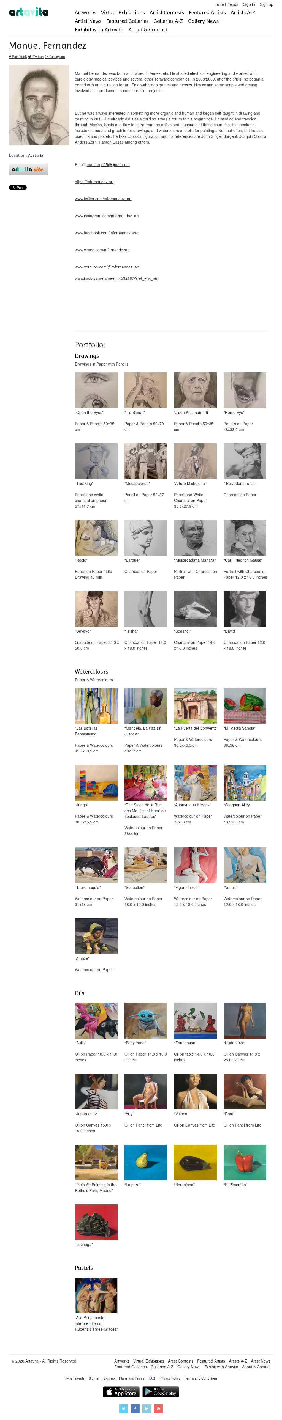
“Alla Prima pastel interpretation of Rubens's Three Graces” (96, 1323)
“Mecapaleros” (137, 483)
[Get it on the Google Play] (160, 1392)
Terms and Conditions (201, 1378)
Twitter (38, 57)
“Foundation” (185, 1042)
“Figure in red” (186, 887)
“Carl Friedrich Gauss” (243, 560)
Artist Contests (167, 12)
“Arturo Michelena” (190, 483)
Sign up (266, 4)
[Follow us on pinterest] (158, 1409)
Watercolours (91, 671)
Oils (79, 993)
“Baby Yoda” (135, 1042)
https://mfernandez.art (94, 181)
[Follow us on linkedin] (146, 1409)
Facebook (19, 57)
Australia (35, 155)
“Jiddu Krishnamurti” (191, 412)
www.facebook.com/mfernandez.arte (107, 232)
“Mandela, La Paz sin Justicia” (142, 731)
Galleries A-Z (168, 21)
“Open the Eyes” (89, 412)
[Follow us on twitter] (123, 1409)
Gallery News (203, 21)
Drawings (87, 356)
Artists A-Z (243, 12)
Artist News (88, 21)
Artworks (85, 12)
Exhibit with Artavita (99, 29)
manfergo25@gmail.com (108, 164)
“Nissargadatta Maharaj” (195, 560)
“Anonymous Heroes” (192, 804)
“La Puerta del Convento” (196, 728)
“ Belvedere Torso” (240, 483)
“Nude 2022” (235, 1042)
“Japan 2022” (86, 1113)
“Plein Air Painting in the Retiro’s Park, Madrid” (95, 1187)
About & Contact (148, 29)
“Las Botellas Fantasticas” (86, 731)
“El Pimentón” (235, 1184)
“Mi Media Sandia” (240, 728)
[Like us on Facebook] (135, 1409)
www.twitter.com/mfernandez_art (103, 198)
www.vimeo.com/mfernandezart (102, 249)
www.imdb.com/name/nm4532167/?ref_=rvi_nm (116, 278)
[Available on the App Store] (121, 1392)
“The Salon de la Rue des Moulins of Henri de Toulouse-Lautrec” (145, 810)
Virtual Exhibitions (123, 12)
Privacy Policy (169, 1378)
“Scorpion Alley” (237, 804)
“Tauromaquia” (88, 887)
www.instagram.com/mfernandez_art (107, 215)
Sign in (249, 4)
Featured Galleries (127, 21)
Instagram (56, 57)
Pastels (84, 1268)
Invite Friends (226, 4)
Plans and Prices (131, 1378)
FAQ (152, 1378)
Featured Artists (207, 12)
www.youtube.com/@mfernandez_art (107, 267)
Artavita (32, 1361)
